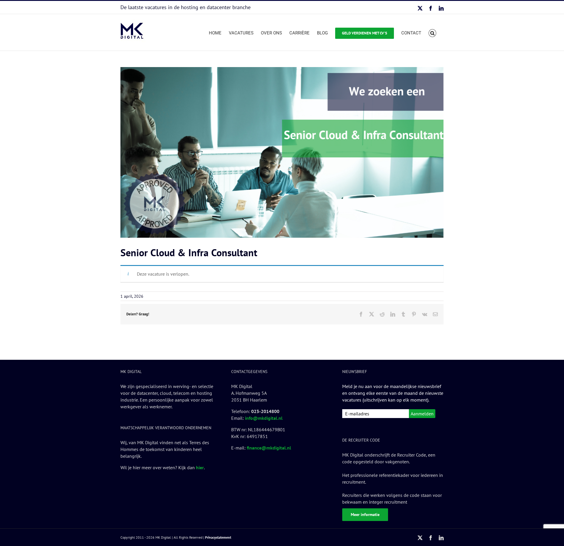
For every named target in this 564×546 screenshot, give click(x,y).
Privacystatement (218, 537)
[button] (433, 32)
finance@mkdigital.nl (269, 448)
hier (200, 467)
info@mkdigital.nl (264, 418)
